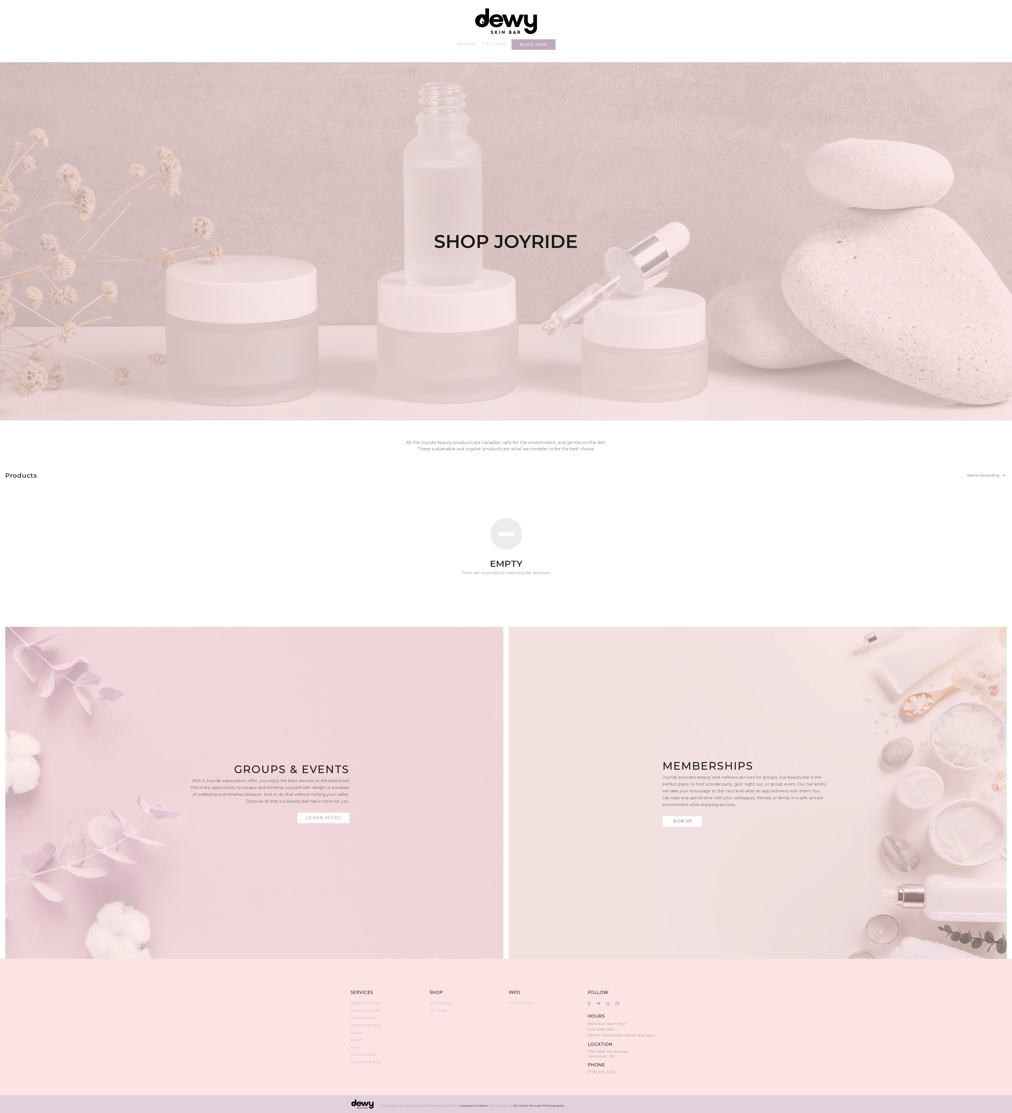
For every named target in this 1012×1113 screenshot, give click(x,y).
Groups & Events (366, 1062)
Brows (356, 1039)
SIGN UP (682, 821)
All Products (441, 1002)
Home (355, 58)
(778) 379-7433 (601, 1072)
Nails (355, 1047)
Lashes (357, 1032)
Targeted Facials (365, 1002)
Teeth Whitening (366, 1025)
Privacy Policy (521, 1002)
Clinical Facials (363, 1017)
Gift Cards (438, 1010)
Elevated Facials (365, 1010)
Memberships (363, 1054)
